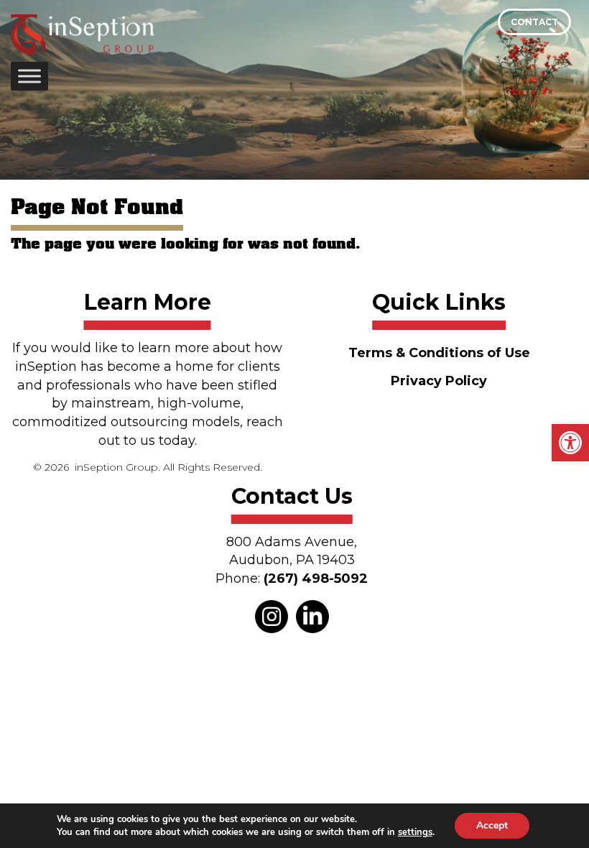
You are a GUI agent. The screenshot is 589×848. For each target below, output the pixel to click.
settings (415, 832)
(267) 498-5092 (316, 578)
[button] (570, 442)
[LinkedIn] (312, 616)
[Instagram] (271, 616)
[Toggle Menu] (29, 76)
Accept (492, 825)
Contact (534, 22)
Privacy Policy (439, 381)
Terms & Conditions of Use (439, 353)
